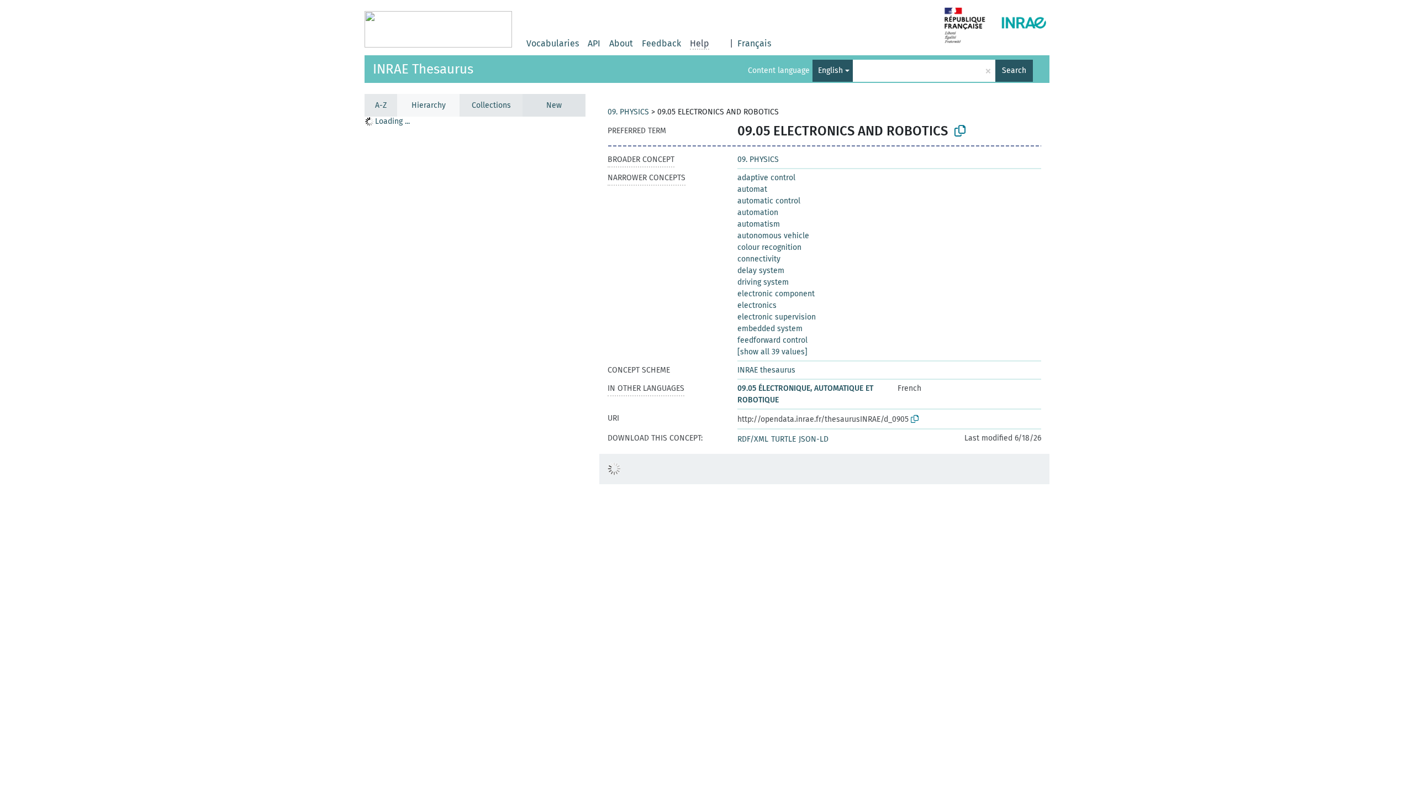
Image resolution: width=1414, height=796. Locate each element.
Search (1014, 70)
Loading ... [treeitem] (392, 121)
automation (757, 212)
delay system (760, 270)
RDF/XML (752, 439)
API (594, 43)
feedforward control (772, 340)
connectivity (758, 259)
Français (754, 43)
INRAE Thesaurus (423, 69)
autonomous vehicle (773, 235)
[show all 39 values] (772, 352)
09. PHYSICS (628, 112)
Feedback (661, 43)
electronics (757, 305)
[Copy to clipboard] (959, 131)
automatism (758, 224)
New (554, 105)
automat (752, 189)
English (830, 70)
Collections (491, 105)
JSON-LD (814, 439)
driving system (763, 282)
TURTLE (783, 439)
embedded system (770, 328)
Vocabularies (552, 43)
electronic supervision (776, 317)
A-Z (381, 105)
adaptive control (766, 177)
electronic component (776, 293)
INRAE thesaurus (766, 370)
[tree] (475, 456)
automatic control (768, 201)
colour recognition (769, 247)
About (621, 43)
